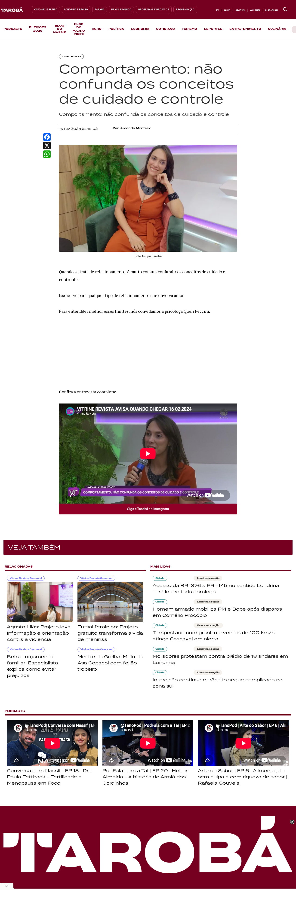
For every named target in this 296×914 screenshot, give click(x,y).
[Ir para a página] (285, 9)
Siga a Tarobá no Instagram (148, 509)
